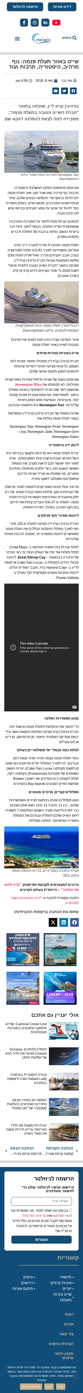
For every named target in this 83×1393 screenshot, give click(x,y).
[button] (17, 39)
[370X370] (60, 1003)
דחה (49, 1386)
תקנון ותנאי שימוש (64, 1355)
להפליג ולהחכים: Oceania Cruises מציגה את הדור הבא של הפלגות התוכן (26, 1053)
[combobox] (68, 38)
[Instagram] (34, 22)
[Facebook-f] (24, 22)
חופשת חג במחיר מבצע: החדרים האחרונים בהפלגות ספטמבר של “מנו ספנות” (27, 1104)
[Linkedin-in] (45, 22)
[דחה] (76, 1377)
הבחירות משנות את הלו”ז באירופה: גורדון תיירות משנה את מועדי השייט (26, 1129)
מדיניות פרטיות (31, 1386)
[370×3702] (22, 965)
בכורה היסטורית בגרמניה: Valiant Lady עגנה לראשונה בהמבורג (27, 1079)
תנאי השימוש (62, 1215)
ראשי (69, 1314)
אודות (69, 1324)
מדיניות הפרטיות (34, 1215)
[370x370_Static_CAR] (60, 965)
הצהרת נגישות (61, 1344)
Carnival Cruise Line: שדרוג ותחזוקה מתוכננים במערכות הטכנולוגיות (26, 1028)
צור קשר (66, 1334)
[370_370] (22, 1003)
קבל (60, 1386)
